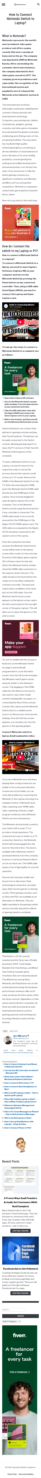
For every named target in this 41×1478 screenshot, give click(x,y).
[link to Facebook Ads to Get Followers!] (20, 1251)
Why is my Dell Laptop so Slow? (17, 1118)
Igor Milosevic (20, 1036)
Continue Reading (20, 1231)
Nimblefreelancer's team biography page (18, 1052)
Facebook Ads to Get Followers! (20, 1269)
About (5, 1031)
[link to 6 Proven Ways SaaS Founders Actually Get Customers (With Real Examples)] (20, 1180)
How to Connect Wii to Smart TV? (19, 1083)
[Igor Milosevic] (7, 1044)
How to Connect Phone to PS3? (17, 1128)
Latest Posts (14, 1031)
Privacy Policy (12, 1474)
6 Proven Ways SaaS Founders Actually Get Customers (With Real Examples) (20, 1202)
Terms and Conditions (26, 1474)
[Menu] (3, 5)
